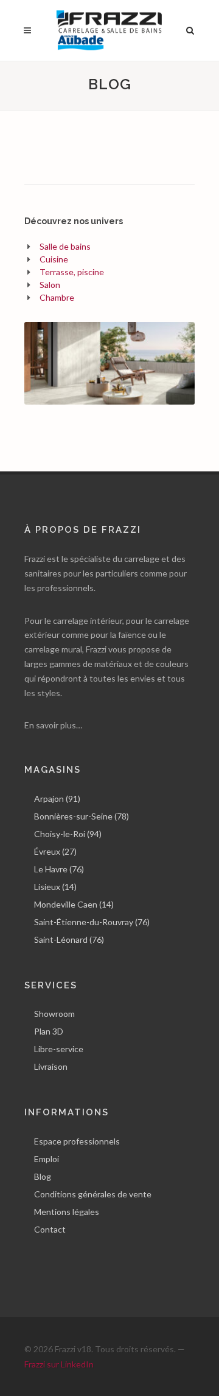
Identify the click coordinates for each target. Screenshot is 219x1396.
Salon (50, 284)
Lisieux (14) (55, 886)
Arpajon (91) (57, 798)
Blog (42, 1176)
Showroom (54, 1013)
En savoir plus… (53, 725)
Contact (50, 1229)
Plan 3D (48, 1031)
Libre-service (58, 1049)
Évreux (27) (55, 851)
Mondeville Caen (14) (74, 904)
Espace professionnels (77, 1141)
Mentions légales (66, 1211)
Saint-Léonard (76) (69, 939)
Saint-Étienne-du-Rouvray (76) (92, 922)
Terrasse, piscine (72, 272)
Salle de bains (65, 246)
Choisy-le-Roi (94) (68, 834)
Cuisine (54, 259)
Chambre (57, 297)
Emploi (46, 1159)
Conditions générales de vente (92, 1194)
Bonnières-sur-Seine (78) (81, 816)
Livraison (51, 1066)
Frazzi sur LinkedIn (59, 1364)
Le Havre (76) (59, 869)
